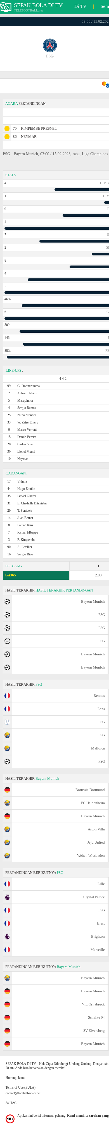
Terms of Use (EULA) (20, 1088)
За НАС (11, 1103)
